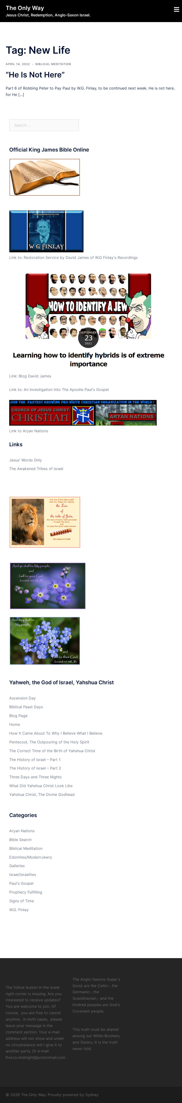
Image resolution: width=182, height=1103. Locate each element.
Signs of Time (21, 901)
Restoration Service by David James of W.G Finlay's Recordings (81, 257)
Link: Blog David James (30, 376)
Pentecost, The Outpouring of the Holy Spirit (49, 742)
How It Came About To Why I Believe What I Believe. (56, 733)
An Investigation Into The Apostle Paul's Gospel (66, 389)
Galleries (17, 865)
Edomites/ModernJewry (30, 857)
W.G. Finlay (19, 909)
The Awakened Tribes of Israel (36, 468)
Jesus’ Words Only (25, 460)
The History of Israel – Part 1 (34, 759)
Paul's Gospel (21, 883)
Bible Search (20, 839)
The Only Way (25, 8)
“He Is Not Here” (35, 74)
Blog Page (18, 715)
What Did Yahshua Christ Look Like (41, 785)
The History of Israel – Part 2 (35, 768)
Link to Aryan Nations (28, 430)
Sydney (92, 1094)
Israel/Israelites (22, 874)
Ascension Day (22, 698)
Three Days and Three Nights (35, 777)
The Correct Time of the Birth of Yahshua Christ (52, 750)
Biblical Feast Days (26, 706)
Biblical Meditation (53, 64)
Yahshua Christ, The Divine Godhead (42, 794)
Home (14, 724)
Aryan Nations (22, 830)
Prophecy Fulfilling (25, 892)
